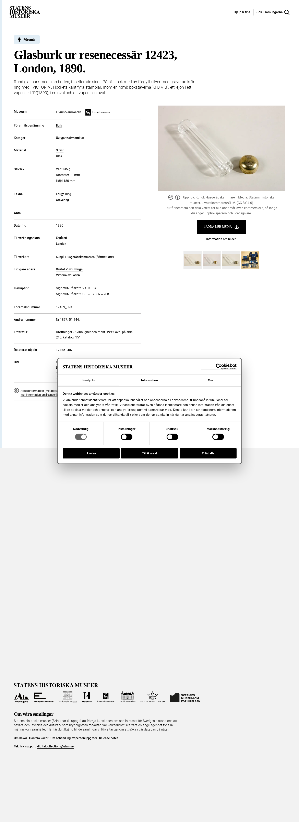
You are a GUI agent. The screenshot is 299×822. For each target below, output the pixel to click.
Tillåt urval (149, 453)
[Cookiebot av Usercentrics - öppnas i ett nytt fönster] (219, 367)
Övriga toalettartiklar (70, 138)
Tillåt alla (208, 453)
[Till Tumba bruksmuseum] (153, 697)
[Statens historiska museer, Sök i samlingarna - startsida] (25, 11)
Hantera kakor (38, 738)
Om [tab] (210, 380)
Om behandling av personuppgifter (73, 738)
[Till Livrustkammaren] (106, 697)
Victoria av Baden (68, 275)
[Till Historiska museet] (87, 697)
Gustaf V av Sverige (69, 269)
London (61, 244)
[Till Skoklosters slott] (127, 697)
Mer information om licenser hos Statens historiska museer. (58, 394)
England (61, 238)
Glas (59, 156)
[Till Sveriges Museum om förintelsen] (185, 697)
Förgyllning (63, 194)
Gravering (62, 200)
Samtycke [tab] (89, 380)
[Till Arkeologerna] (21, 697)
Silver (59, 150)
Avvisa (91, 453)
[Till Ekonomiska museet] (43, 697)
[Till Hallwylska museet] (68, 697)
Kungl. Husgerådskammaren (75, 257)
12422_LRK (64, 350)
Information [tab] (149, 380)
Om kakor (20, 738)
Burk (59, 125)
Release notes (108, 738)
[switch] (126, 437)
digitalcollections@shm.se (55, 746)
